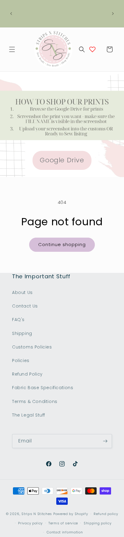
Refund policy (106, 513)
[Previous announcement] (11, 13)
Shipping (22, 333)
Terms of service (63, 523)
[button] (12, 49)
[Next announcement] (112, 13)
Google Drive (62, 160)
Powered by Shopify (70, 513)
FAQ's (18, 320)
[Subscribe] (105, 441)
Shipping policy (98, 523)
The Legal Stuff (28, 415)
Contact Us (25, 306)
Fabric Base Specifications (42, 388)
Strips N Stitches (36, 513)
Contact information (65, 532)
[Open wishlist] (92, 49)
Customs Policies (32, 347)
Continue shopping (62, 244)
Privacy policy (30, 523)
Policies (20, 360)
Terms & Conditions (34, 401)
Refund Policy (27, 374)
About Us (22, 292)
